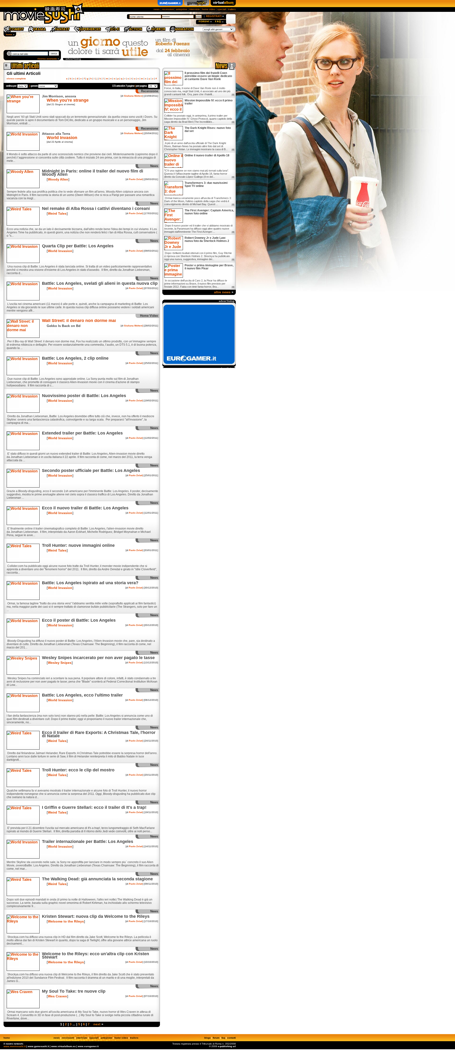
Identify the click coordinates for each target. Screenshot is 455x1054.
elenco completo (16, 78)
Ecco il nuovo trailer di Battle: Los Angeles (85, 508)
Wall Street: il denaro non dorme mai (79, 320)
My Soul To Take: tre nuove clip (73, 991)
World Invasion (62, 137)
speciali (221, 9)
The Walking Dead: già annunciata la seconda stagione (97, 879)
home (9, 34)
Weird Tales (57, 213)
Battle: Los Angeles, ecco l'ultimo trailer (82, 695)
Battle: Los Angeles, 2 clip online (75, 358)
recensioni (168, 9)
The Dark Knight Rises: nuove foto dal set (208, 130)
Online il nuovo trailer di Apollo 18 (207, 155)
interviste (194, 9)
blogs (207, 1037)
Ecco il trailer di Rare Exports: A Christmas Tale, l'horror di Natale (98, 734)
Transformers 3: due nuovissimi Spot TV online (206, 184)
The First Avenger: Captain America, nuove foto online (209, 212)
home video (208, 9)
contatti (231, 1037)
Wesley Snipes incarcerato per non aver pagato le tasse (98, 657)
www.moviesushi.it (15, 1046)
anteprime (181, 9)
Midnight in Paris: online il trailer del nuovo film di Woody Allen (92, 172)
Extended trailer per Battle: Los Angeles (82, 433)
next (96, 1024)
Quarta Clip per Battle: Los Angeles (78, 246)
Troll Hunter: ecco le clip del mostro (78, 770)
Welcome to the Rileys (66, 921)
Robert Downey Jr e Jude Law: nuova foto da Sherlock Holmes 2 (207, 239)
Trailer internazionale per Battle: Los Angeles (87, 841)
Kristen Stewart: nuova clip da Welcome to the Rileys (96, 916)
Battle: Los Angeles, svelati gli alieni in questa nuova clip (100, 283)
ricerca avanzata (47, 58)
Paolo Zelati (136, 179)
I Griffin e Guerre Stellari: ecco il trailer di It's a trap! (94, 807)
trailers (232, 9)
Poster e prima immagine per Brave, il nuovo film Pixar (209, 267)
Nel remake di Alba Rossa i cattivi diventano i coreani (96, 208)
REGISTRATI (214, 16)
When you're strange (68, 100)
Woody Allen (58, 179)
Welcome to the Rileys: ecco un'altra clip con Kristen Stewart (95, 955)
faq (223, 1037)
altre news (222, 292)
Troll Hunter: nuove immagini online (78, 545)
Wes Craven (57, 996)
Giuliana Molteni (133, 96)
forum (216, 1037)
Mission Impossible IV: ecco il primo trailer (208, 102)
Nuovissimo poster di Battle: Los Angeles (84, 395)
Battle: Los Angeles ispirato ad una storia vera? (90, 582)
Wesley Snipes (60, 663)
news (157, 9)
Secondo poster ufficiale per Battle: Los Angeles (91, 470)
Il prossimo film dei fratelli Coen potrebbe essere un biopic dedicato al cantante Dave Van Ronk (208, 76)
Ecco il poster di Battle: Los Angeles (79, 620)
